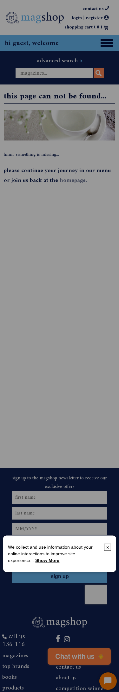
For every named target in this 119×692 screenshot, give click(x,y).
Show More (47, 560)
